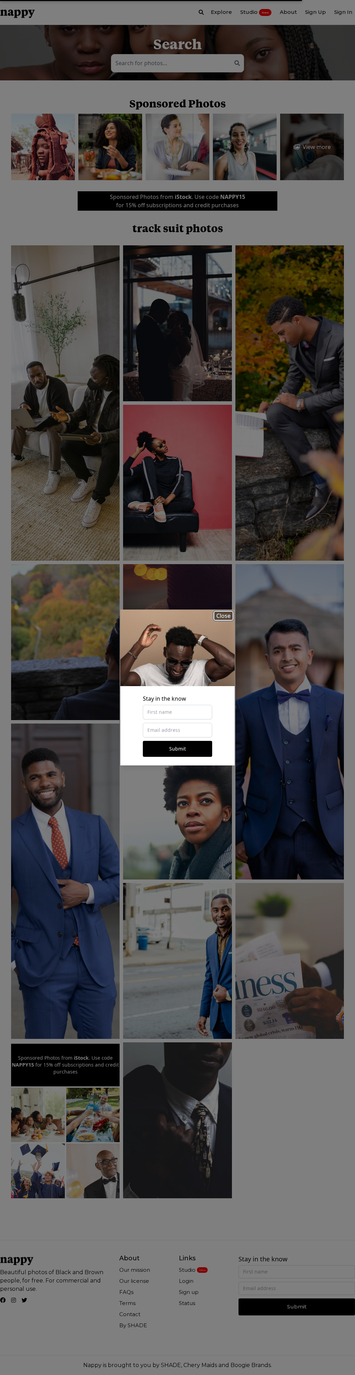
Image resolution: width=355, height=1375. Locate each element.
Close (223, 616)
